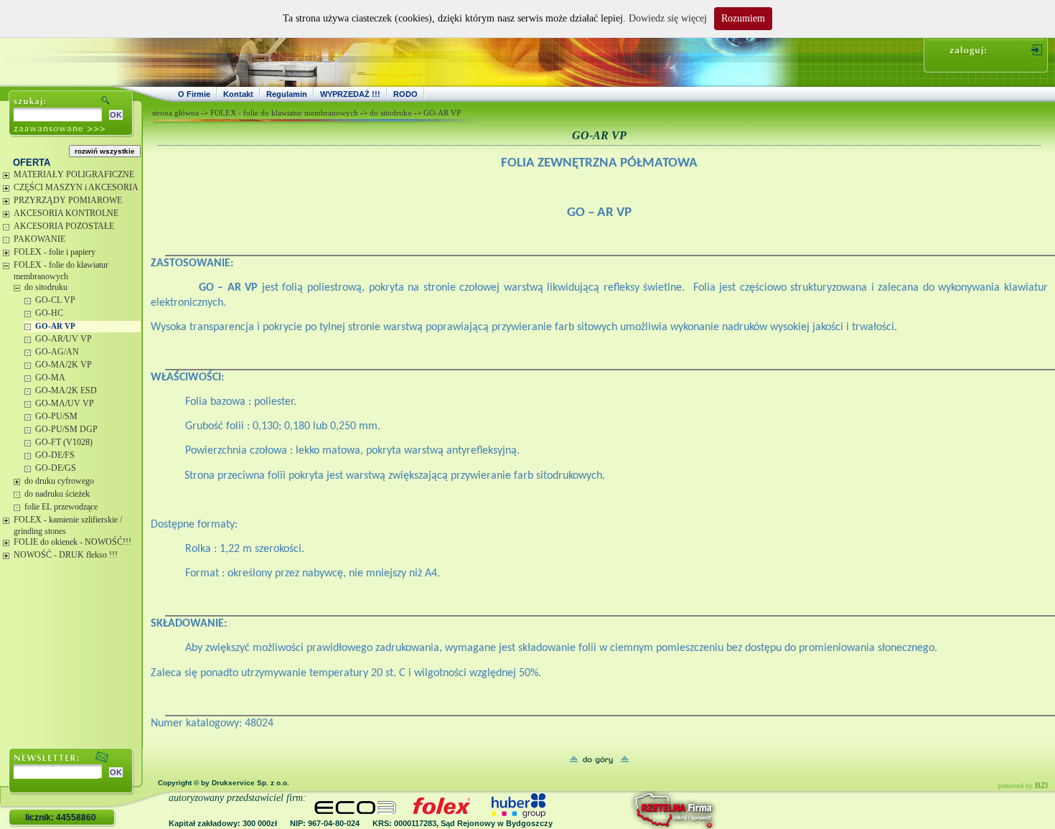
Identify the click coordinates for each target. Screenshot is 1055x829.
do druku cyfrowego (59, 481)
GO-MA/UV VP (64, 403)
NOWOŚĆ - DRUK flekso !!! (66, 555)
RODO (405, 94)
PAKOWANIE (39, 239)
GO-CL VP (55, 300)
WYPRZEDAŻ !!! (350, 94)
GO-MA (50, 378)
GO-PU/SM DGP (66, 429)
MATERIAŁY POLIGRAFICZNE (74, 174)
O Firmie (194, 94)
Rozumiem (743, 18)
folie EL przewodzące (61, 507)
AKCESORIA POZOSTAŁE (64, 226)
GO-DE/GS (55, 468)
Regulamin (286, 94)
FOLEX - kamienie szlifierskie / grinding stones (68, 525)
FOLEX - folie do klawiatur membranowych (61, 270)
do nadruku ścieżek (57, 494)
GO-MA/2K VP (63, 365)
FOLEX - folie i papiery (54, 252)
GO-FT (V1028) (64, 442)
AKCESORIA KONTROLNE (66, 213)
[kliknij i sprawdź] (635, 810)
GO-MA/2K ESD (66, 390)
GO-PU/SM (56, 416)
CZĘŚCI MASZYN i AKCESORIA (76, 187)
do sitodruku (45, 287)
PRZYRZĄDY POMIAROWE (68, 200)
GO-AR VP (55, 326)
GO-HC (49, 313)
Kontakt (238, 94)
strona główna (175, 112)
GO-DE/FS (55, 455)
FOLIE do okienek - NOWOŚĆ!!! (72, 542)
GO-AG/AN (57, 352)
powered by (1023, 786)
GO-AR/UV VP (63, 339)
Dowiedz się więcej (668, 18)
